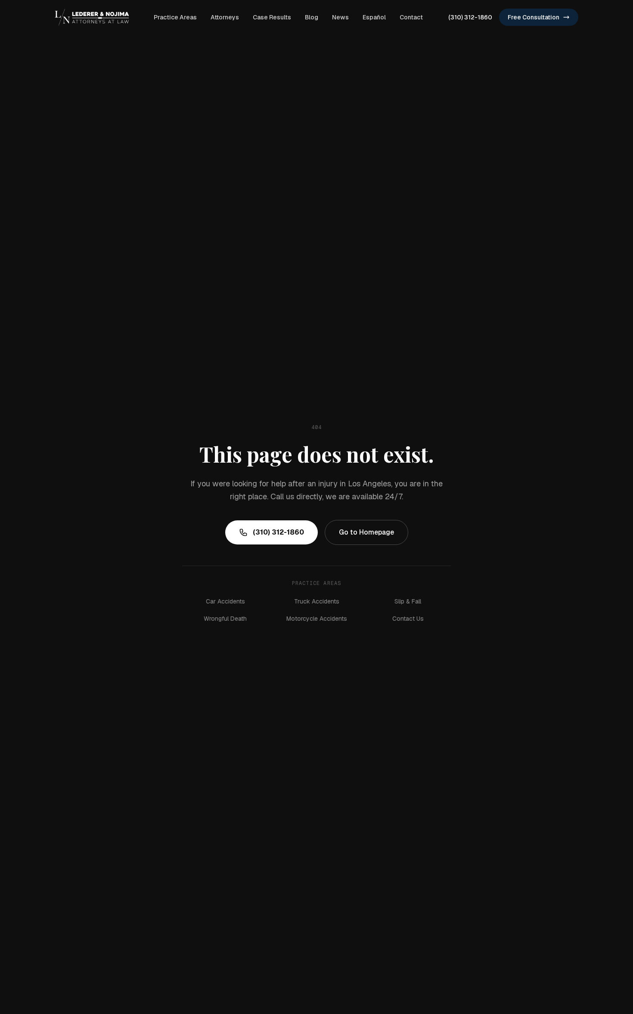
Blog (311, 17)
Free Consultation (533, 17)
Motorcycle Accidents (316, 618)
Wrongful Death (225, 618)
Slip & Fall (407, 601)
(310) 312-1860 (470, 17)
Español (374, 17)
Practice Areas (175, 17)
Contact (411, 17)
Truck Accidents (316, 601)
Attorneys (225, 17)
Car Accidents (225, 601)
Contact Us (408, 618)
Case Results (272, 17)
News (340, 17)
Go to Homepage (366, 532)
